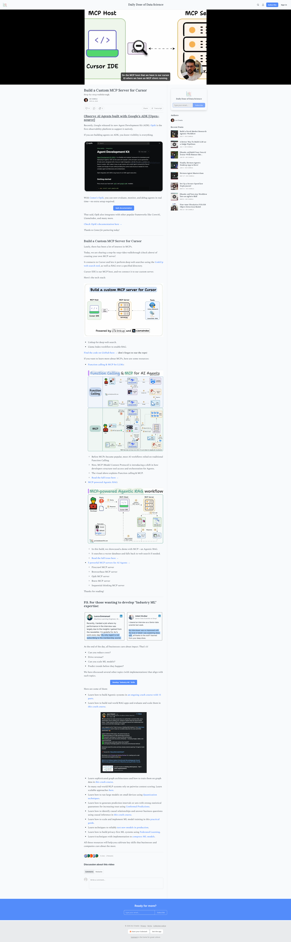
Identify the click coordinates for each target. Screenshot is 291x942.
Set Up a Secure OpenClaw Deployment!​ (191, 185)
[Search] (258, 5)
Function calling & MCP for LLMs (106, 364)
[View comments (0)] (213, 47)
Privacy (143, 926)
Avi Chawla (93, 99)
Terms (149, 926)
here (111, 790)
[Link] (81, 118)
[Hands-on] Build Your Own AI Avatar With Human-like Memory (193, 153)
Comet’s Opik (97, 198)
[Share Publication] (263, 5)
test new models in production (132, 827)
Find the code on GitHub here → (100, 352)
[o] (174, 134)
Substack (134, 937)
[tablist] (94, 871)
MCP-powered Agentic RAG (102, 482)
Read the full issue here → (105, 477)
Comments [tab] (89, 872)
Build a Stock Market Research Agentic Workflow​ (193, 132)
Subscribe (272, 5)
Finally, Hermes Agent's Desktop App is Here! (190, 164)
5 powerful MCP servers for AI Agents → (109, 562)
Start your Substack (139, 931)
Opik (153, 125)
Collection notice (159, 926)
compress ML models (143, 836)
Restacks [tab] (99, 872)
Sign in (284, 5)
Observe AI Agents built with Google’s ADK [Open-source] (121, 118)
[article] (189, 133)
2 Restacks (109, 856)
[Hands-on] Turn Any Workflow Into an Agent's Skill (193, 195)
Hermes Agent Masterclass (191, 173)
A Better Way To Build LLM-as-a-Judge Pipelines (193, 143)
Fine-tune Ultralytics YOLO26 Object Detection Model (193, 205)
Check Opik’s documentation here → (103, 224)
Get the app (156, 931)
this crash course (96, 706)
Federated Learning (150, 832)
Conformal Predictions (137, 806)
